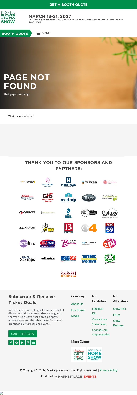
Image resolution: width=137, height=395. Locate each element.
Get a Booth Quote (68, 4)
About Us (77, 304)
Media (75, 316)
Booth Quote (15, 34)
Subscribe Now (22, 333)
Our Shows (78, 310)
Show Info (119, 308)
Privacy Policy (108, 370)
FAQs (116, 314)
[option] (68, 73)
